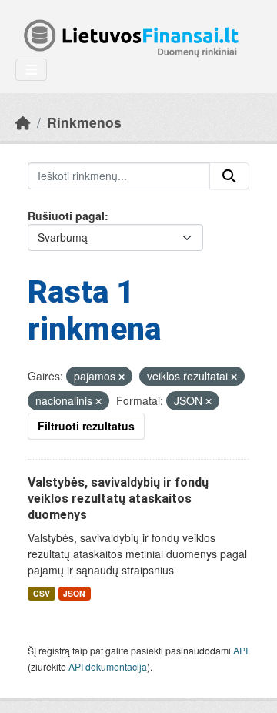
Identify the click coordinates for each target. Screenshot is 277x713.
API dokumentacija (107, 666)
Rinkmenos (84, 122)
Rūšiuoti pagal (66, 215)
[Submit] (229, 176)
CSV (41, 593)
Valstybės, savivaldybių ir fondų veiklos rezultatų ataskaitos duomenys (118, 498)
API (240, 650)
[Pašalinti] (121, 376)
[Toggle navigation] (31, 70)
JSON (74, 593)
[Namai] (23, 122)
